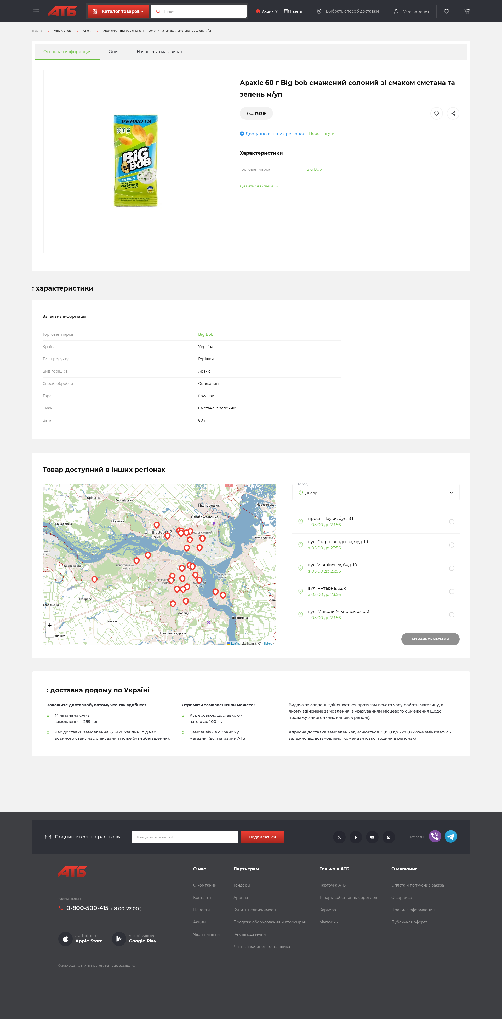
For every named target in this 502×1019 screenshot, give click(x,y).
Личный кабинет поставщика (261, 946)
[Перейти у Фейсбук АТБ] (356, 837)
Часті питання (206, 934)
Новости (201, 909)
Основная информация (67, 51)
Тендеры (241, 885)
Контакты (202, 897)
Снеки (88, 30)
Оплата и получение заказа (417, 885)
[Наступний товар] (441, 492)
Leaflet (235, 643)
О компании (205, 885)
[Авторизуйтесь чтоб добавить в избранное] (436, 113)
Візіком (268, 643)
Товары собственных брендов (348, 897)
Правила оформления (413, 909)
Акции (199, 922)
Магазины (329, 922)
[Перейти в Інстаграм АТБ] (389, 837)
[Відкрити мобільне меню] (36, 11)
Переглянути (322, 133)
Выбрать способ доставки (352, 11)
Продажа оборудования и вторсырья (269, 922)
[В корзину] (467, 11)
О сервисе (401, 897)
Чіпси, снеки (63, 30)
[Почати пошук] (156, 11)
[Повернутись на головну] (63, 11)
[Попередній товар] (60, 492)
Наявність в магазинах (159, 51)
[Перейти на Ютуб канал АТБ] (372, 837)
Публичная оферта (409, 922)
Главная (38, 30)
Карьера (328, 909)
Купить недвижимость (255, 909)
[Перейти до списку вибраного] (447, 11)
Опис (114, 51)
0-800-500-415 (87, 908)
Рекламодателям (249, 934)
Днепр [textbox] (311, 493)
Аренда (240, 897)
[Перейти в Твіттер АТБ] (339, 837)
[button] (195, 575)
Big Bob (314, 169)
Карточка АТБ (333, 885)
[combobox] (376, 492)
